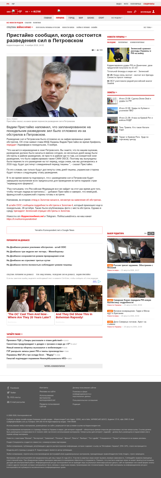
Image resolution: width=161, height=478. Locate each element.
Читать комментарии (54, 366)
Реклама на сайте (48, 391)
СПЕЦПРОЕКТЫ (148, 4)
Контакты (44, 388)
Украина (60, 17)
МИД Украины (45, 274)
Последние (111, 42)
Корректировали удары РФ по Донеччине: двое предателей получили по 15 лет (129, 66)
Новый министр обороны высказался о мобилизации (37, 347)
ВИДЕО (119, 4)
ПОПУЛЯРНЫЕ (135, 4)
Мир (81, 17)
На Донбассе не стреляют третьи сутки (28, 260)
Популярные (123, 42)
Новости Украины (116, 36)
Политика (37, 22)
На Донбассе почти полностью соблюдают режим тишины (39, 264)
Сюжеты (111, 92)
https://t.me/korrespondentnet (22, 219)
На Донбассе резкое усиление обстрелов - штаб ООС (36, 247)
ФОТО (126, 4)
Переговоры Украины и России (48, 27)
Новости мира (113, 270)
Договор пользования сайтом (84, 388)
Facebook (14, 388)
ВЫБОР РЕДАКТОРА (115, 233)
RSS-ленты (15, 397)
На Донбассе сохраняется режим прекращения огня (35, 256)
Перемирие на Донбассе (24, 274)
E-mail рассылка (17, 402)
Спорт (101, 17)
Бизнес (90, 17)
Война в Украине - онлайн (87, 27)
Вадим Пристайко (83, 274)
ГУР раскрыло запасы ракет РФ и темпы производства (38, 351)
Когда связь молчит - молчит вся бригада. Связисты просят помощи (130, 76)
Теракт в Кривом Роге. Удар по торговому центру (133, 138)
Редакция (76, 404)
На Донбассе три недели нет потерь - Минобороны (35, 251)
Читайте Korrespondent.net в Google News (54, 230)
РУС (8, 4)
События (28, 22)
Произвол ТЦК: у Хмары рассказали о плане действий (38, 340)
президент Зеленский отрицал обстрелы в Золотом (42, 210)
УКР (13, 4)
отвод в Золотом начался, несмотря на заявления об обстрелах (66, 199)
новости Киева (68, 27)
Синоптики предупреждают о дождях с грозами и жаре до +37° (42, 344)
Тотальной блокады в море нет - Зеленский (128, 71)
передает (12, 144)
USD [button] (26, 11)
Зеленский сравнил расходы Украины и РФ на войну (141, 50)
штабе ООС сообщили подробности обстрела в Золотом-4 (40, 205)
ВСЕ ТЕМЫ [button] (147, 27)
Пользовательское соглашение (85, 400)
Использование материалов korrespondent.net (47, 397)
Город (71, 17)
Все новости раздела (15, 22)
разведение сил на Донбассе (64, 274)
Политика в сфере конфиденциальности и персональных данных (82, 394)
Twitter (13, 393)
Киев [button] (9, 12)
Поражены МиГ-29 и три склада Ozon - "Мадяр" (33, 355)
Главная (48, 17)
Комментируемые (137, 42)
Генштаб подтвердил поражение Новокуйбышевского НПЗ (39, 358)
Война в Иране (57, 27)
